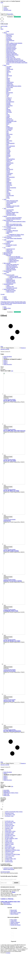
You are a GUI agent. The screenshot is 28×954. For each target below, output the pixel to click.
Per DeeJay (9, 816)
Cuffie (10, 303)
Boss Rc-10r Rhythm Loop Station (11, 640)
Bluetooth (9, 813)
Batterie (9, 301)
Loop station (6, 790)
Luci (2, 303)
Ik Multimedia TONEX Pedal (10, 610)
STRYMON (9, 851)
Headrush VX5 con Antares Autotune (12, 580)
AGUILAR (9, 821)
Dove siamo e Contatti (15, 912)
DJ (3, 303)
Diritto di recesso (14, 923)
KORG (8, 839)
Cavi (6, 304)
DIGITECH (9, 825)
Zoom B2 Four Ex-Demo (9, 670)
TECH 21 (9, 853)
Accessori (9, 304)
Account (2, 294)
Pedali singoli (6, 791)
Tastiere (13, 301)
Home (4, 306)
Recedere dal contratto (15, 924)
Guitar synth (6, 794)
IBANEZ (9, 837)
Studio (21, 301)
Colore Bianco (10, 814)
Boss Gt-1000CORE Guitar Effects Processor (14, 430)
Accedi (5, 7)
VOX (8, 857)
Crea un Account (7, 10)
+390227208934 (6, 903)
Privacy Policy (13, 919)
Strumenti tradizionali (17, 303)
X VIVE (8, 860)
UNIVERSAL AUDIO (12, 854)
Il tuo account (13, 910)
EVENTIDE (9, 832)
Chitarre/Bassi (4, 301)
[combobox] (7, 15)
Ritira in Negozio (14, 914)
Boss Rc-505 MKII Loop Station (11, 490)
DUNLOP (9, 826)
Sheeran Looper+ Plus (8, 701)
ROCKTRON (10, 847)
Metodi (24, 303)
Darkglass (9, 828)
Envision (8, 952)
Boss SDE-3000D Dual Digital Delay (12, 731)
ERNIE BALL (10, 831)
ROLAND (9, 848)
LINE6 (8, 841)
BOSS (9, 824)
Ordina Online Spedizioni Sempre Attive (10, 901)
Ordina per (3, 347)
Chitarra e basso (7, 308)
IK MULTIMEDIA (11, 838)
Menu (2, 29)
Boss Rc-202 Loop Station (9, 460)
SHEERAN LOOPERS (12, 850)
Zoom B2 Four (7, 520)
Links (2, 2)
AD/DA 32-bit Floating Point (13, 811)
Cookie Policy (13, 921)
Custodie (3, 304)
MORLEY (9, 844)
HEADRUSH (10, 835)
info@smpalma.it (8, 904)
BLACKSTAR (10, 822)
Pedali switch (6, 795)
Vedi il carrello (13, 911)
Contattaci (5, 8)
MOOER (9, 842)
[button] (9, 399)
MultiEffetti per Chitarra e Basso (10, 792)
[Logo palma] (9, 14)
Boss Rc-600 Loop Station (9, 400)
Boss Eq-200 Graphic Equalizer (11, 550)
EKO (8, 829)
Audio (24, 301)
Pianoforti (17, 301)
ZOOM (9, 861)
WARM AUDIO (10, 858)
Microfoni (7, 303)
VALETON (9, 855)
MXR (8, 845)
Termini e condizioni (15, 922)
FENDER (9, 834)
